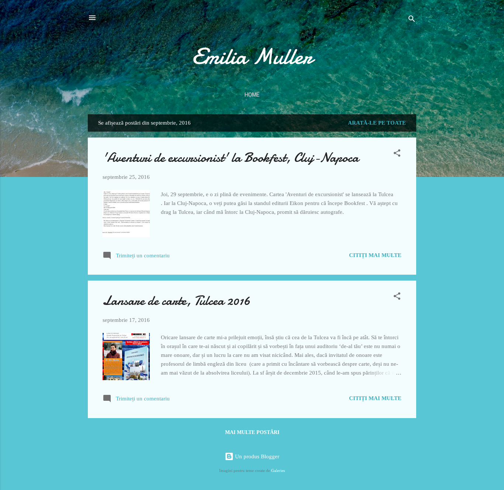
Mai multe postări (252, 432)
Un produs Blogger (256, 456)
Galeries (278, 471)
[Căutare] (411, 20)
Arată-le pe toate (377, 123)
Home (252, 94)
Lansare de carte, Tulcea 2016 (176, 301)
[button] (397, 154)
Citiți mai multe (375, 255)
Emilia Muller (252, 56)
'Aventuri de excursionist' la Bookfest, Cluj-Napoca (231, 158)
